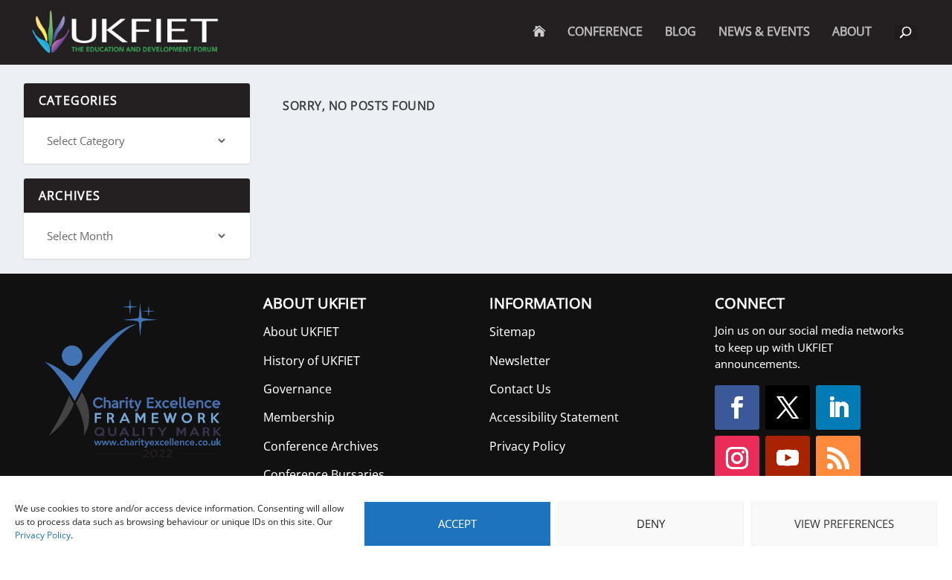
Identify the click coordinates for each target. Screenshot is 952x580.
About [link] (852, 44)
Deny (651, 523)
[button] (737, 407)
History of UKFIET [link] (311, 360)
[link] (124, 32)
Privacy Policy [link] (43, 535)
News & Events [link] (764, 32)
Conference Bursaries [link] (324, 474)
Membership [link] (299, 417)
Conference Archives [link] (321, 446)
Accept (457, 523)
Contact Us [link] (520, 389)
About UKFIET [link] (301, 331)
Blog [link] (680, 32)
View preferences (844, 523)
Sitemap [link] (512, 331)
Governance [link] (297, 389)
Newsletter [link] (519, 360)
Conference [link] (605, 32)
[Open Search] (905, 32)
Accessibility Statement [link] (554, 417)
